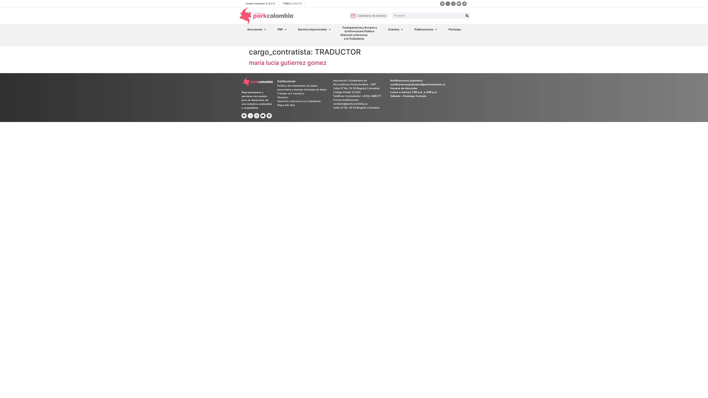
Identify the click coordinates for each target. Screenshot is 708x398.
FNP (280, 29)
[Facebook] (442, 3)
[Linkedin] (464, 3)
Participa (455, 29)
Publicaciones (423, 29)
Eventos (393, 29)
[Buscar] (467, 16)
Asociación (254, 29)
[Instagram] (453, 3)
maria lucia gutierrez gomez (288, 62)
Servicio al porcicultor (312, 29)
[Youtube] (459, 3)
